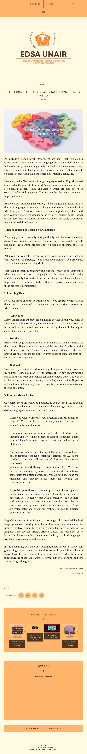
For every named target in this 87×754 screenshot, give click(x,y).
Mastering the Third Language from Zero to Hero (43, 93)
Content (44, 99)
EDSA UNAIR (39, 747)
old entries (54, 729)
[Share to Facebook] (21, 595)
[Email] (42, 595)
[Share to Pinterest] (35, 595)
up (43, 745)
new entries (33, 729)
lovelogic (52, 749)
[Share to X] (28, 595)
